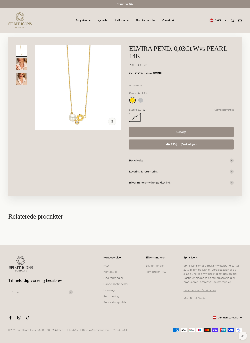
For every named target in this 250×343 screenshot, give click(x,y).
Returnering (111, 296)
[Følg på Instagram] (19, 317)
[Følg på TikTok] (28, 317)
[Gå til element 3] (21, 79)
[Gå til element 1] (21, 51)
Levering (109, 290)
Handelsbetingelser (116, 284)
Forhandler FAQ (156, 271)
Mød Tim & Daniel (195, 298)
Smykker (81, 20)
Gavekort (168, 20)
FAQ (106, 265)
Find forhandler (146, 20)
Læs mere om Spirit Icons (200, 290)
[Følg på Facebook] (10, 317)
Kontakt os (110, 271)
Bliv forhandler (155, 265)
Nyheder (103, 20)
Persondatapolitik (114, 302)
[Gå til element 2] (21, 64)
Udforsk (120, 20)
